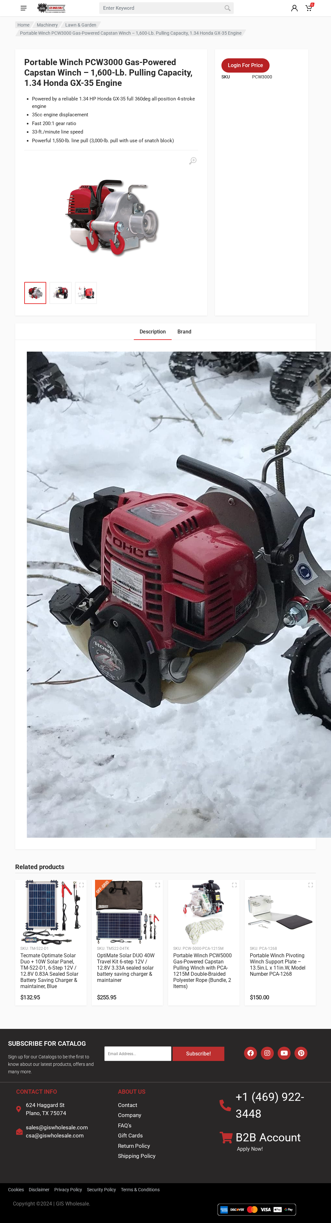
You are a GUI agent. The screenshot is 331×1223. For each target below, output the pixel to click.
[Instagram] (267, 1053)
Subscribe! (198, 1054)
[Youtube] (284, 1053)
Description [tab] (153, 332)
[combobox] (166, 8)
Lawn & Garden (80, 25)
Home (23, 25)
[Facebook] (250, 1053)
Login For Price (245, 65)
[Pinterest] (300, 1053)
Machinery (47, 25)
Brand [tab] (184, 332)
